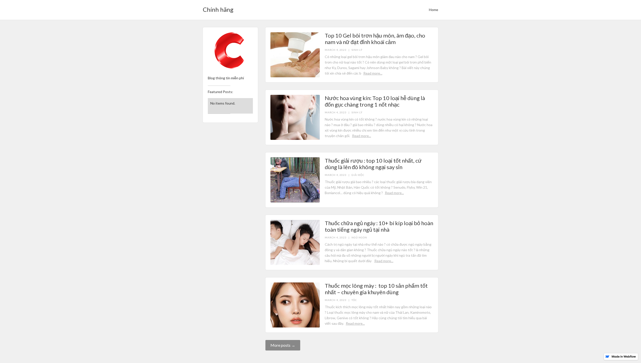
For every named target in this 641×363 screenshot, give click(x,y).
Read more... (372, 73)
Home (433, 10)
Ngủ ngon (359, 237)
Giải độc (358, 174)
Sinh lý (357, 49)
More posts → (282, 345)
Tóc (354, 299)
